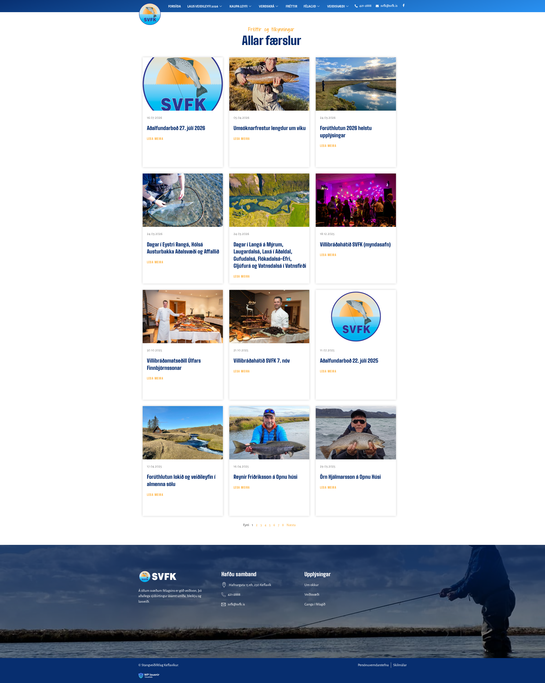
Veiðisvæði (311, 594)
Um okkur (311, 585)
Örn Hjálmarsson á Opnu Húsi (350, 477)
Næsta (291, 525)
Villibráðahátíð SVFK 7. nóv (262, 360)
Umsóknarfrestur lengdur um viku (270, 128)
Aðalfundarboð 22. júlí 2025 (349, 360)
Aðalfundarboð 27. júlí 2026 (176, 128)
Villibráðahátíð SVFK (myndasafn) (355, 244)
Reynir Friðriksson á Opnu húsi (265, 477)
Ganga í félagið (314, 604)
